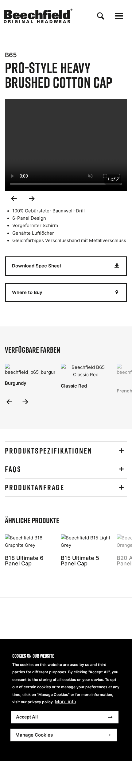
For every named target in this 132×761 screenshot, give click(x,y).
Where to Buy (27, 292)
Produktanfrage (34, 487)
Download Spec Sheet (36, 266)
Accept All (27, 716)
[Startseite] (38, 16)
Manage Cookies (34, 735)
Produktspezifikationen (48, 451)
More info (65, 701)
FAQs (13, 469)
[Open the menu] (119, 16)
